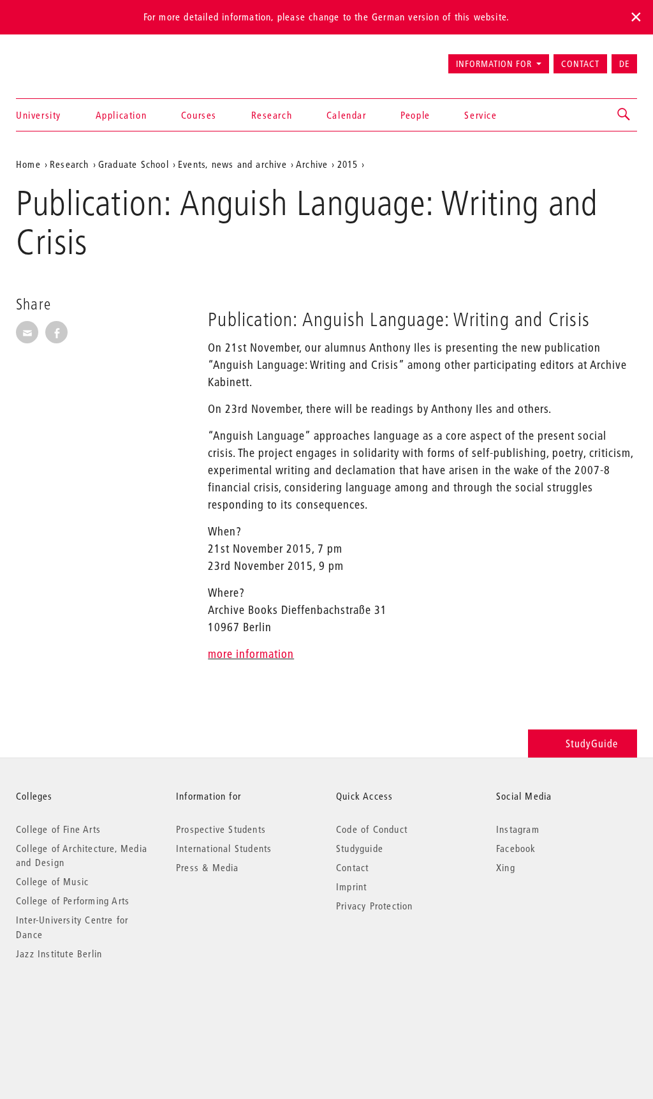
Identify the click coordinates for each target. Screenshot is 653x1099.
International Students (224, 848)
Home (28, 164)
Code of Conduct (371, 829)
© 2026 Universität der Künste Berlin (82, 1007)
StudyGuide (592, 743)
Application (121, 114)
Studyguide (359, 848)
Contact (580, 64)
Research (272, 114)
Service (480, 114)
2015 (347, 164)
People (415, 114)
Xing (505, 867)
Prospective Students (221, 829)
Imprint (351, 886)
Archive (312, 164)
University (38, 114)
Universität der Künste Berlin (66, 58)
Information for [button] (494, 64)
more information (251, 654)
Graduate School (133, 164)
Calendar (346, 114)
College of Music (52, 881)
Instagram (517, 829)
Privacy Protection (374, 905)
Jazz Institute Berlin (59, 953)
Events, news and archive (232, 164)
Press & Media (207, 867)
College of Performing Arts (72, 900)
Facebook (516, 848)
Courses (199, 114)
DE (624, 64)
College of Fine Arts (58, 829)
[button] (624, 115)
